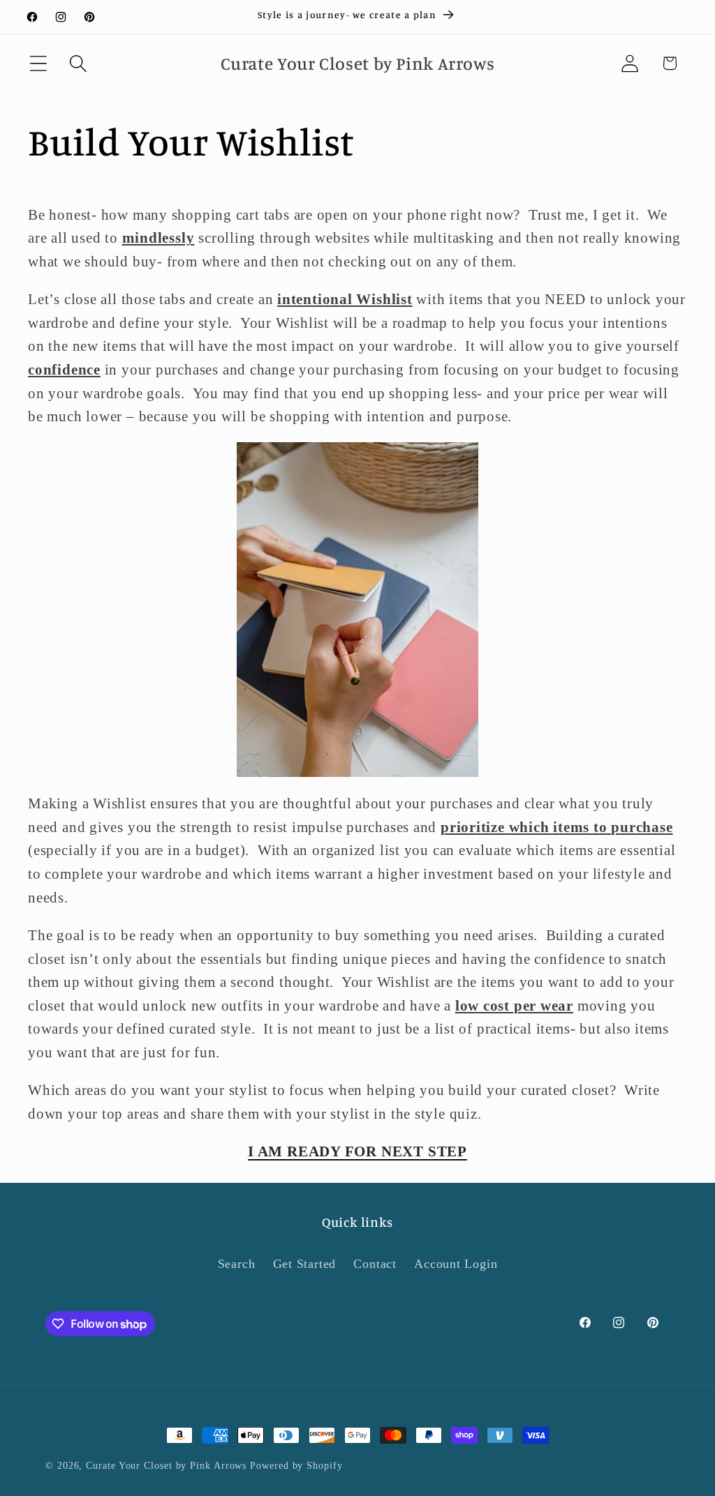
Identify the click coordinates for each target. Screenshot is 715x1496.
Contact (374, 1264)
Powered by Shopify (296, 1465)
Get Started (305, 1264)
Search (237, 1264)
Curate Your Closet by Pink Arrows (166, 1465)
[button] (38, 63)
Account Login (455, 1264)
